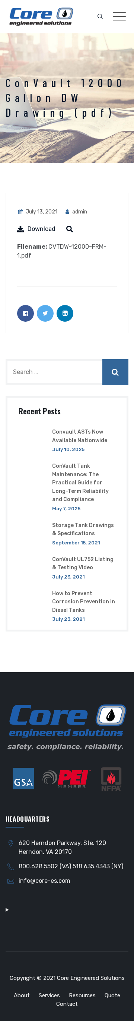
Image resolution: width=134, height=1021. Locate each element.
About (22, 995)
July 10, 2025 (68, 449)
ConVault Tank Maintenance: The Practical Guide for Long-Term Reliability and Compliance (80, 483)
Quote (112, 995)
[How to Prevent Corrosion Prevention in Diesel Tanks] (33, 606)
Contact (67, 1004)
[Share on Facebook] (25, 313)
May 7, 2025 (66, 508)
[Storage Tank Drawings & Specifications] (33, 533)
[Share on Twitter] (45, 313)
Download (41, 228)
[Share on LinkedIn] (65, 313)
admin (79, 212)
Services (49, 995)
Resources (82, 995)
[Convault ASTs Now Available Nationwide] (33, 440)
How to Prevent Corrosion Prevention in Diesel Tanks (83, 601)
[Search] (100, 16)
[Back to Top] (118, 1009)
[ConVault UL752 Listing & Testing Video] (33, 567)
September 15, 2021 (76, 543)
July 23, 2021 (68, 577)
